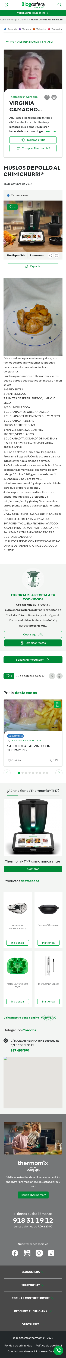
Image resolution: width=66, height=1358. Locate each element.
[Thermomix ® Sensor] (48, 966)
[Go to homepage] (33, 5)
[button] (59, 5)
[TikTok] (51, 1253)
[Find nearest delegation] (6, 5)
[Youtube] (27, 1253)
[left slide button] (7, 772)
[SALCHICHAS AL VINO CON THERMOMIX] (33, 718)
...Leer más (49, 131)
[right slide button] (58, 772)
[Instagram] (39, 1253)
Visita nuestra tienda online (31, 13)
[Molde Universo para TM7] (17, 966)
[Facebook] (15, 1253)
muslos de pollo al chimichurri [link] (46, 19)
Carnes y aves (16, 736)
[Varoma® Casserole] (48, 907)
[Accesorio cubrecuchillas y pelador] (17, 907)
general (24, 19)
